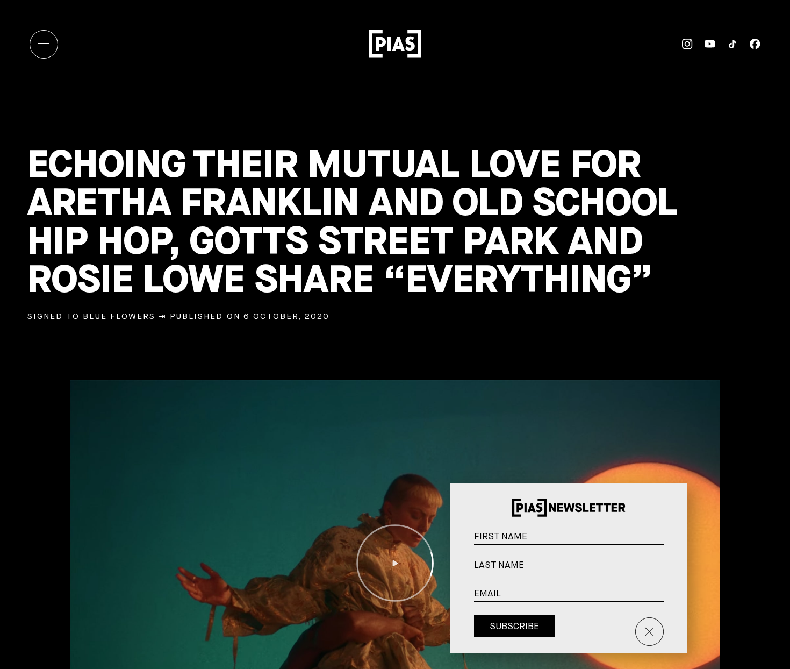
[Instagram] (681, 44)
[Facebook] (749, 44)
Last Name (674, 570)
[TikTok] (726, 44)
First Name (674, 541)
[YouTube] (704, 44)
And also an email (673, 610)
